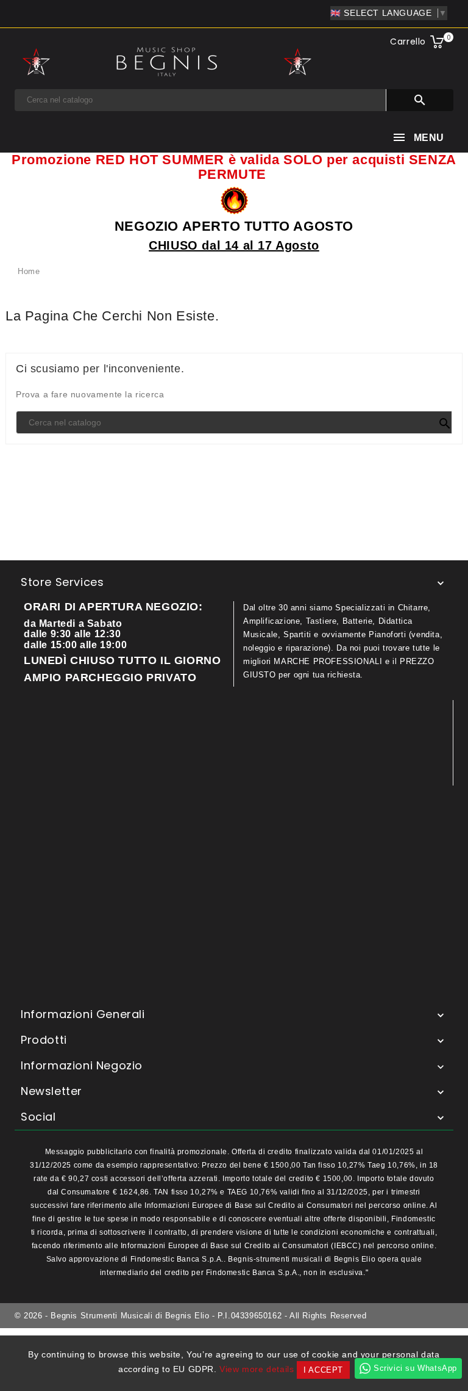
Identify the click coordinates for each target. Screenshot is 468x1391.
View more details (256, 1369)
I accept (323, 1370)
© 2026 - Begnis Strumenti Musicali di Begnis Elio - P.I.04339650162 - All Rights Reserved (190, 1315)
